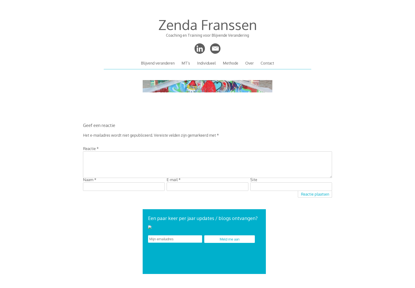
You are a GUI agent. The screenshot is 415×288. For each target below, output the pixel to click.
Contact (267, 63)
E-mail (174, 179)
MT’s (186, 63)
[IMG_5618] (207, 94)
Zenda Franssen (207, 24)
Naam (89, 179)
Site (253, 179)
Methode (230, 63)
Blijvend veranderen (158, 63)
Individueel (206, 63)
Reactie (91, 148)
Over (249, 63)
